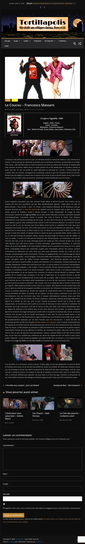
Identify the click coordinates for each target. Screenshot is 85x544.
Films (16, 41)
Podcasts (37, 41)
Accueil (7, 41)
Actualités (49, 41)
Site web (6, 494)
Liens (7, 46)
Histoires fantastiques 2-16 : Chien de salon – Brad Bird (53, 3)
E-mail (6, 484)
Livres (26, 41)
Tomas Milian (40, 109)
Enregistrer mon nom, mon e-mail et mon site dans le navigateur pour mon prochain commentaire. (42, 508)
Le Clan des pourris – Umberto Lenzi (70, 414)
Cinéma (8, 100)
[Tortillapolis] (42, 16)
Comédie (14, 100)
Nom (5, 474)
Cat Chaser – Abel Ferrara (40, 414)
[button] (19, 41)
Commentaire (9, 445)
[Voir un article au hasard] (79, 43)
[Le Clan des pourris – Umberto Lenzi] (70, 398)
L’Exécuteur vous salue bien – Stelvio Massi (14, 416)
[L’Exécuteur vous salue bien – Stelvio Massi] (15, 398)
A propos (62, 41)
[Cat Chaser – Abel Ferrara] (42, 398)
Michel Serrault (30, 109)
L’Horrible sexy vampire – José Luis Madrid (22, 385)
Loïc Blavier (20, 109)
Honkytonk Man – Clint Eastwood (66, 385)
